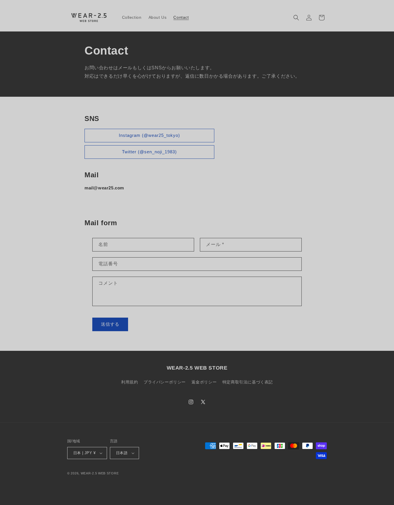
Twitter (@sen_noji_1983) (149, 151)
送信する (110, 324)
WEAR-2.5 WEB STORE (100, 473)
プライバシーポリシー (165, 382)
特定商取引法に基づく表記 (247, 382)
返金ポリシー (204, 382)
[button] (296, 17)
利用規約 (129, 382)
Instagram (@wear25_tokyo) (149, 135)
